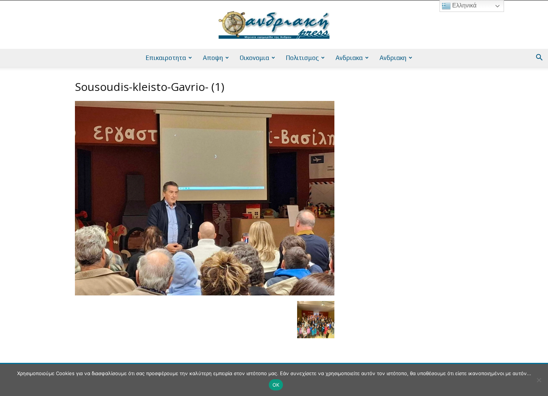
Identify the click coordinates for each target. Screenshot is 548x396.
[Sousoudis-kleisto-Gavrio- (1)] (204, 293)
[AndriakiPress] (274, 24)
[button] (539, 58)
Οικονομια (254, 57)
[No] (538, 380)
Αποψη (213, 57)
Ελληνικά (463, 5)
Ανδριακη (392, 57)
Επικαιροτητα (166, 57)
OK (276, 385)
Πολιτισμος (302, 57)
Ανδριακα (349, 57)
